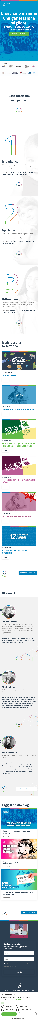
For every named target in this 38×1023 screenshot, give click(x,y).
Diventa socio (15, 991)
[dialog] (19, 1007)
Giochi (13, 312)
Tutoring (6, 312)
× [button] (36, 993)
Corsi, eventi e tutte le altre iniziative (22, 310)
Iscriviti (19, 972)
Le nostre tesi (8, 174)
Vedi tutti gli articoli (28, 912)
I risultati (28, 241)
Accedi (6, 991)
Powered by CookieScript (19, 1021)
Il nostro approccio (29, 172)
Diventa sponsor (28, 991)
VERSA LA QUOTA (19, 34)
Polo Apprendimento (21, 174)
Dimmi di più (17, 999)
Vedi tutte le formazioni (27, 572)
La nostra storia (15, 172)
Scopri (5, 380)
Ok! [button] (9, 1014)
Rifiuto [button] (27, 1014)
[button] (19, 1019)
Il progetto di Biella (16, 241)
